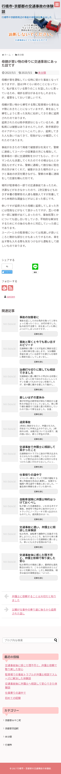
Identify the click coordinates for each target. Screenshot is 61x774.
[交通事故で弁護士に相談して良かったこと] (10, 453)
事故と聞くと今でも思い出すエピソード (37, 343)
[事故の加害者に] (10, 324)
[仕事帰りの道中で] (10, 481)
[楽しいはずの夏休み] (10, 404)
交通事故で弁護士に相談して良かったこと (37, 448)
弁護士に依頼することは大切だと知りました (34, 598)
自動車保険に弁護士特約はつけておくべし (37, 500)
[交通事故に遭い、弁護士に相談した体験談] (10, 534)
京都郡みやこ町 (13, 720)
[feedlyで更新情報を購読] (4, 288)
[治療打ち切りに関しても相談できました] (10, 376)
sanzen (11, 296)
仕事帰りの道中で (31, 474)
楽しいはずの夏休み (32, 397)
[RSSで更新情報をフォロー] (10, 288)
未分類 (42, 73)
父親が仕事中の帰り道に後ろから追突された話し (34, 611)
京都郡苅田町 (12, 728)
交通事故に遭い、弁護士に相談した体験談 (37, 528)
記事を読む (38, 334)
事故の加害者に (29, 317)
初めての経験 (13, 698)
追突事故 (25, 422)
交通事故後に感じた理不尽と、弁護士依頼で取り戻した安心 (37, 558)
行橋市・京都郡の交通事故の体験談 (34, 768)
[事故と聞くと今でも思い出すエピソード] (10, 348)
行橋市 (8, 744)
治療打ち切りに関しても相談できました (37, 371)
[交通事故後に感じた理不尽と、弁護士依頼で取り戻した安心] (10, 561)
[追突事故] (10, 429)
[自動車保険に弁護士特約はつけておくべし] (10, 506)
